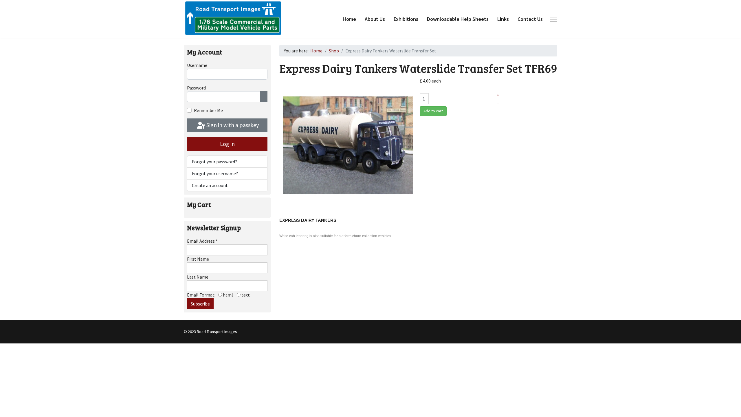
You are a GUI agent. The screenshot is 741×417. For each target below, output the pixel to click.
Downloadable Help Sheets (458, 19)
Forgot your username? (215, 173)
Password (196, 88)
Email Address (202, 241)
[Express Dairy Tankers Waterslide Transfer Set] (348, 145)
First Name (198, 259)
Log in (227, 143)
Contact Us (530, 19)
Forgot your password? (214, 161)
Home (349, 19)
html (227, 295)
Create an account (210, 185)
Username (197, 65)
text (245, 295)
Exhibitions (406, 19)
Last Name (197, 277)
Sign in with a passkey (232, 125)
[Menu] (553, 19)
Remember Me (208, 110)
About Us (375, 19)
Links (503, 19)
